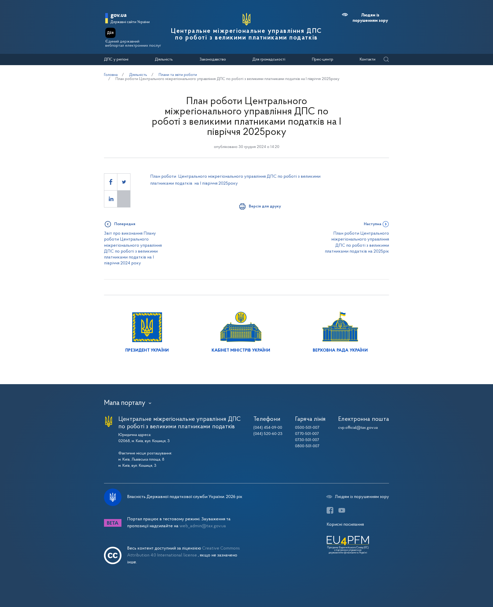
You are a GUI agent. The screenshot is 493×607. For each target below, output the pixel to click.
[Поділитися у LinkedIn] (110, 199)
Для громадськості (268, 59)
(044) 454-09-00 (267, 428)
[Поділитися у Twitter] (123, 182)
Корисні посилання (345, 524)
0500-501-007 (307, 428)
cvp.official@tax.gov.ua (358, 428)
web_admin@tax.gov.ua (202, 526)
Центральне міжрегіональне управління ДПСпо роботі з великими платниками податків (246, 34)
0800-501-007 (307, 446)
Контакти (367, 59)
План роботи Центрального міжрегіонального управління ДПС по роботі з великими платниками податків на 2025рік (357, 242)
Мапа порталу (124, 403)
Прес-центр (322, 59)
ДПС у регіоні (116, 59)
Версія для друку (265, 206)
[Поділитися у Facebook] (110, 182)
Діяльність (164, 59)
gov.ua (118, 15)
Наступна (372, 224)
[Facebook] (330, 510)
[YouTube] (341, 510)
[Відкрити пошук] (386, 60)
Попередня (124, 224)
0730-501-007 (307, 440)
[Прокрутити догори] (467, 586)
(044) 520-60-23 (267, 434)
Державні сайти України (130, 22)
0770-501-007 (307, 434)
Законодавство (213, 59)
